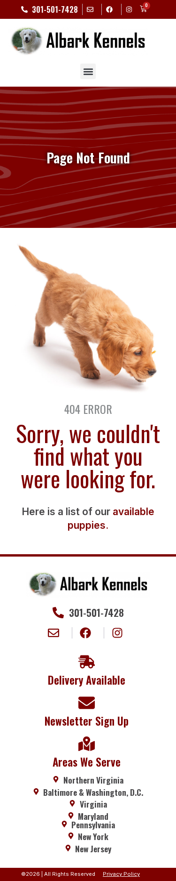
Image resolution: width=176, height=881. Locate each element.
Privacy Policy (121, 874)
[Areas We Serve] (86, 744)
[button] (88, 71)
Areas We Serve (87, 762)
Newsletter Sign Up (87, 721)
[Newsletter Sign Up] (86, 703)
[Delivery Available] (86, 662)
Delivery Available (86, 680)
